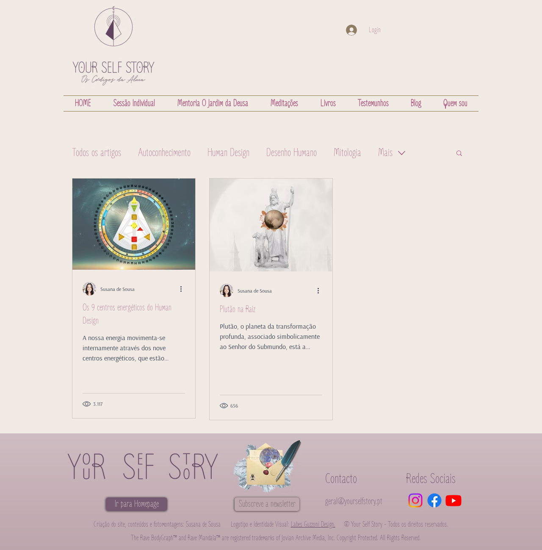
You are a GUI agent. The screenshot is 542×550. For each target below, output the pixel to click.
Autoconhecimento (164, 152)
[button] (459, 153)
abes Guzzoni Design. (313, 524)
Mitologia (347, 152)
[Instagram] (415, 500)
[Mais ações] (184, 289)
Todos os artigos (96, 152)
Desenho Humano (291, 152)
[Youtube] (453, 500)
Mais (385, 152)
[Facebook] (434, 500)
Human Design (228, 152)
